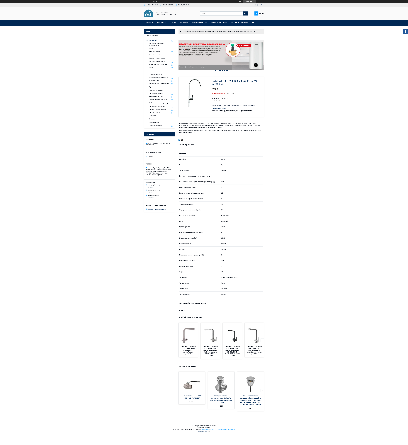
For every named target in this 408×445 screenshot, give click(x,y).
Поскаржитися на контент (209, 429)
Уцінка (151, 48)
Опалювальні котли (155, 125)
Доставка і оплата (199, 23)
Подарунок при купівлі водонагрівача (156, 44)
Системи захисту (154, 112)
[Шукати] (245, 13)
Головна (149, 23)
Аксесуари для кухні (155, 74)
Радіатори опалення (156, 93)
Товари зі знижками (239, 23)
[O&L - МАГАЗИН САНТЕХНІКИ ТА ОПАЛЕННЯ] (148, 17)
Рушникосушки (154, 80)
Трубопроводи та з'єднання (158, 99)
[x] (182, 140)
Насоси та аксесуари (156, 96)
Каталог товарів (151, 40)
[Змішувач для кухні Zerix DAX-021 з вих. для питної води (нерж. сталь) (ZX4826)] (254, 333)
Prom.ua (214, 426)
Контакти (184, 23)
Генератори (153, 115)
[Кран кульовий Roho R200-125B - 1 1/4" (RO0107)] (192, 382)
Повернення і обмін (219, 23)
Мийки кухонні (153, 71)
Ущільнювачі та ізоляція (157, 106)
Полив (151, 67)
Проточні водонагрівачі (157, 61)
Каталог (160, 23)
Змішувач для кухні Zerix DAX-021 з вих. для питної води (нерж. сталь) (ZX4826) (254, 350)
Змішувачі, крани (203, 31)
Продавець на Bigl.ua (204, 427)
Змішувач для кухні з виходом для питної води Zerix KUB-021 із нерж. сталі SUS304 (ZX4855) (210, 351)
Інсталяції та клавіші (156, 90)
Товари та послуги (189, 31)
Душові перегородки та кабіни (159, 83)
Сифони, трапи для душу (157, 109)
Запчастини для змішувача (158, 64)
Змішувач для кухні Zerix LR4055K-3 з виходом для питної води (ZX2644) (188, 350)
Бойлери (152, 119)
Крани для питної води (218, 31)
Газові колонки (154, 122)
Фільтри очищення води (157, 58)
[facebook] (179, 140)
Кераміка (152, 87)
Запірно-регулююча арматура (159, 103)
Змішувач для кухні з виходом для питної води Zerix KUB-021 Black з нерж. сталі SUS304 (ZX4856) (232, 351)
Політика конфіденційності (226, 429)
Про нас (172, 23)
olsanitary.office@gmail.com (157, 209)
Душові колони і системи (157, 55)
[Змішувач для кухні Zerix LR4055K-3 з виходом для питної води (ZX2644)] (188, 333)
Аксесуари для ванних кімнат (158, 77)
